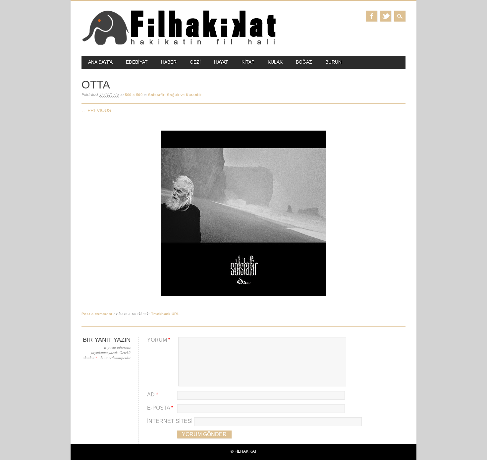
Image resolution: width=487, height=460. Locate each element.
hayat (221, 62)
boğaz (304, 62)
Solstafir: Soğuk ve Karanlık (174, 95)
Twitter (385, 16)
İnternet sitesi (169, 421)
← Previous (96, 110)
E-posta (160, 408)
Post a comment (97, 314)
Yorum (158, 340)
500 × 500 (133, 95)
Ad (152, 394)
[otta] (243, 296)
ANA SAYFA (100, 62)
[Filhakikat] (178, 44)
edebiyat (137, 62)
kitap (248, 62)
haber (169, 62)
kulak (275, 62)
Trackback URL (165, 314)
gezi (195, 62)
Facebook (371, 16)
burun (333, 62)
